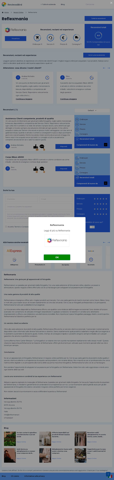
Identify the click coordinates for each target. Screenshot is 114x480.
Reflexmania (57, 225)
